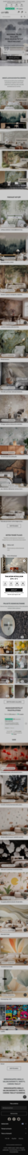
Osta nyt (14, 590)
